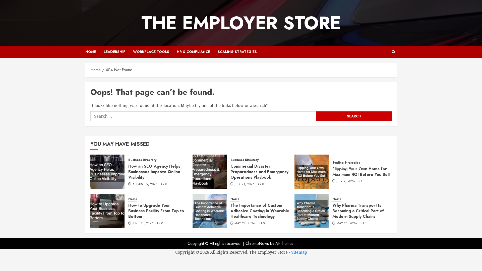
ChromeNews (257, 243)
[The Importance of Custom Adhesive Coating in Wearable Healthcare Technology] (210, 211)
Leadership (115, 51)
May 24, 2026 (244, 224)
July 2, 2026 (346, 181)
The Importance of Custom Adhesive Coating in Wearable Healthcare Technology (259, 211)
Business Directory (142, 160)
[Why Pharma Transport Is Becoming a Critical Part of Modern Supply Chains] (311, 211)
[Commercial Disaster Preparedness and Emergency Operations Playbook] (210, 172)
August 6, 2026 (145, 184)
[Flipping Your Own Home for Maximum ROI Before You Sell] (311, 172)
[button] (393, 52)
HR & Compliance (193, 51)
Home (90, 51)
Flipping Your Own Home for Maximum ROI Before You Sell (361, 171)
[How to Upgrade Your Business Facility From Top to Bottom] (107, 211)
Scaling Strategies (237, 51)
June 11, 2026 (143, 224)
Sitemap (299, 252)
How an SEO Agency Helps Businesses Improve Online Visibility (154, 171)
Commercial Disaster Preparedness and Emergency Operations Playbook (259, 171)
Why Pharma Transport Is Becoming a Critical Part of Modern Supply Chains (358, 211)
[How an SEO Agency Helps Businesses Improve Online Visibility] (107, 172)
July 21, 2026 (244, 184)
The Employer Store (241, 23)
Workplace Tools (151, 51)
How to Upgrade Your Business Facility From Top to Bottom (156, 211)
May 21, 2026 (347, 224)
